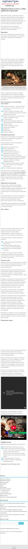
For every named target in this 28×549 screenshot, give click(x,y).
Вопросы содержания (5, 479)
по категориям (18, 531)
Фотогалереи (3, 487)
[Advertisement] (11, 49)
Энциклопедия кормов (5, 488)
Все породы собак (4, 482)
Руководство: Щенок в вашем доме (8, 497)
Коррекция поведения (5, 480)
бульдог (5, 109)
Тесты (1, 485)
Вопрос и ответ (3, 495)
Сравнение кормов (5, 490)
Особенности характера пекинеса (14, 509)
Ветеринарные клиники (5, 493)
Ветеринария (3, 483)
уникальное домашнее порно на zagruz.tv (9, 528)
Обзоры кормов (4, 492)
